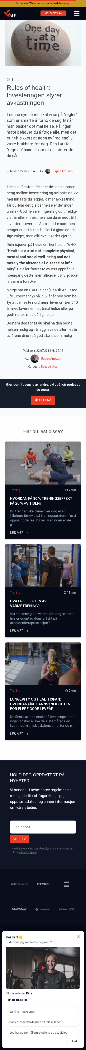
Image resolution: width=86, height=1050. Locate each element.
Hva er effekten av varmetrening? (28, 603)
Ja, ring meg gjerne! (22, 1011)
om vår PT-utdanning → (46, 3)
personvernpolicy (28, 852)
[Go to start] (10, 13)
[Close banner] (17, 3)
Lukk (74, 1041)
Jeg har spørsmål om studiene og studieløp (38, 1032)
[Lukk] (78, 936)
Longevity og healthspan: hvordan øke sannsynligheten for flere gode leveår (40, 704)
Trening (15, 490)
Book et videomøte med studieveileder (35, 1022)
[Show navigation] (77, 13)
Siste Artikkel (49, 366)
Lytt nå (45, 400)
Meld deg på (53, 13)
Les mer (17, 532)
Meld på (19, 839)
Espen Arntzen (63, 171)
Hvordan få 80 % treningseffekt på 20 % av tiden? (41, 500)
